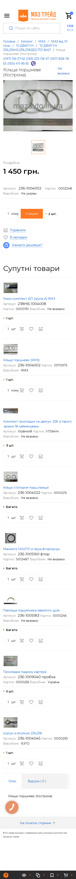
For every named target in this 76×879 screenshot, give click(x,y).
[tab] (12, 781)
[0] (69, 16)
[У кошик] (22, 329)
